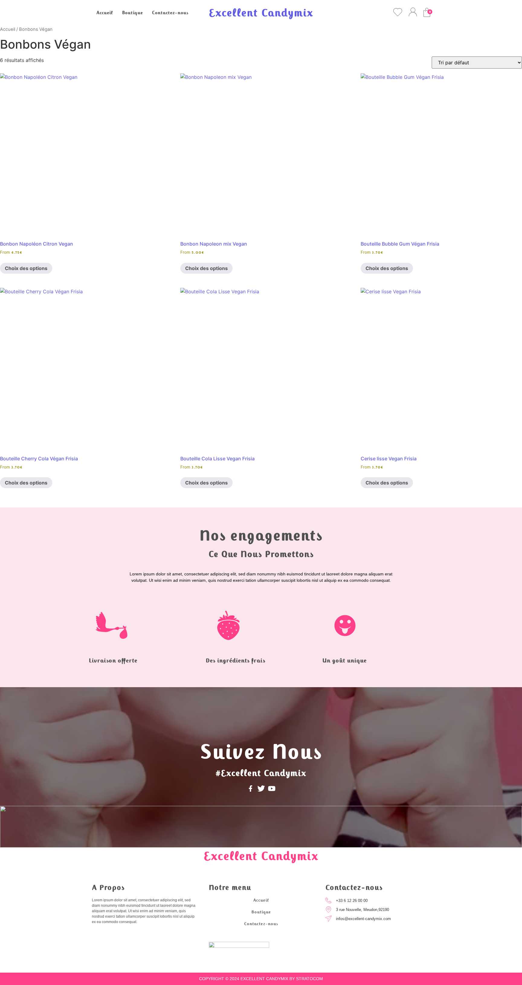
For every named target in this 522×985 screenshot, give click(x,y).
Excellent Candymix (261, 13)
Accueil (104, 13)
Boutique (132, 13)
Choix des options (26, 268)
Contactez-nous (170, 13)
